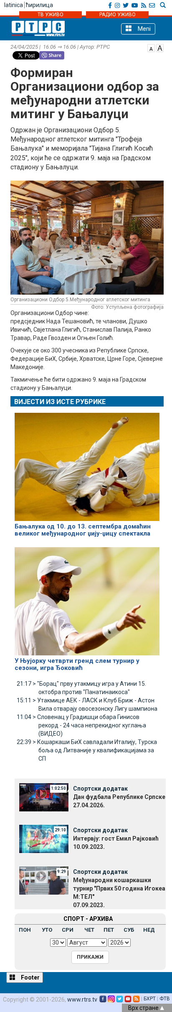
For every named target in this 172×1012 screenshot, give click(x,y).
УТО (47, 930)
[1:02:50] (44, 797)
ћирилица (39, 5)
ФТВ (164, 999)
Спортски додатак (100, 788)
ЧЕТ (89, 930)
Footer (30, 977)
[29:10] (44, 838)
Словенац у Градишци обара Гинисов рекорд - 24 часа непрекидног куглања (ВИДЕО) (81, 725)
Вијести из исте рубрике (60, 402)
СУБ (129, 930)
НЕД (149, 930)
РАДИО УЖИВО (117, 14)
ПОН (25, 930)
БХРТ (150, 999)
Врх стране (144, 1008)
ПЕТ (109, 930)
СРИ (67, 930)
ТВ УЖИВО (50, 14)
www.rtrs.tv (82, 999)
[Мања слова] (151, 47)
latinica (13, 5)
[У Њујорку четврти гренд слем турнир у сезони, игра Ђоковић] (87, 598)
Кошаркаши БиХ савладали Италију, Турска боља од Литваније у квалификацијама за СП (87, 750)
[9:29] (44, 880)
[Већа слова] (160, 47)
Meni (143, 28)
